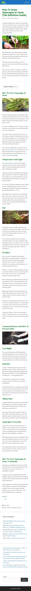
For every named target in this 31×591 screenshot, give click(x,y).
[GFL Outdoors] (4, 2)
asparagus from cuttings (11, 149)
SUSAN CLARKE (7, 521)
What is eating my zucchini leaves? (17, 538)
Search (5, 577)
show (16, 86)
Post (5, 498)
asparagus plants (8, 163)
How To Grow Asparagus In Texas (13, 507)
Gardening (7, 505)
